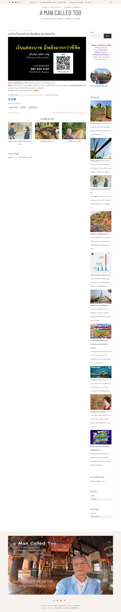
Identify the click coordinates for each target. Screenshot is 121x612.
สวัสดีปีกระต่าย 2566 (74, 141)
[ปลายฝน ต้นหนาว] (100, 148)
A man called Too (60, 12)
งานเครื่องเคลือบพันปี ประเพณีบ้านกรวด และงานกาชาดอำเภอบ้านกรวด (99, 344)
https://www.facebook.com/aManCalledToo (31, 95)
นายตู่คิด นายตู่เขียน (72, 7)
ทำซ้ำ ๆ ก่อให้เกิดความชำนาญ (98, 275)
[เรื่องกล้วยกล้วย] (100, 110)
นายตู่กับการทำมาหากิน (50, 7)
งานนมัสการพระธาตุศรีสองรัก (98, 305)
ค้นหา (92, 32)
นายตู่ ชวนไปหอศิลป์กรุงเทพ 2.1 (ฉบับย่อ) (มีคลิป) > (69, 112)
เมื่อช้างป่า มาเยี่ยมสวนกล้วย (98, 234)
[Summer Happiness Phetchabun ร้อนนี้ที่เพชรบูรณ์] (100, 437)
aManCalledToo (14, 107)
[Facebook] (54, 600)
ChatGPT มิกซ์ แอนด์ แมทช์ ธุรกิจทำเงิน (100, 190)
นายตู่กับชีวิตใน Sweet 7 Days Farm (53, 2)
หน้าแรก (33, 2)
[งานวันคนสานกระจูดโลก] (100, 402)
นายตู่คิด (24, 107)
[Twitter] (57, 600)
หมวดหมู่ (93, 513)
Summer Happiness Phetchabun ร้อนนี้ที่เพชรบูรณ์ (99, 448)
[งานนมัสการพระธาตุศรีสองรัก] (100, 297)
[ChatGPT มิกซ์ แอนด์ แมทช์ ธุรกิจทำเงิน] (100, 181)
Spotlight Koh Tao (95, 380)
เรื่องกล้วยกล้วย (94, 123)
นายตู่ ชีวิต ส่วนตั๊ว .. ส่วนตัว (80, 2)
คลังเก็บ (92, 496)
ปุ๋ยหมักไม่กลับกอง (47, 141)
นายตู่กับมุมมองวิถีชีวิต (15, 30)
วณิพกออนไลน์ (33, 107)
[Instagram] (64, 600)
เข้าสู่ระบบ (16, 157)
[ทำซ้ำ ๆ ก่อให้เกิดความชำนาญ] (100, 262)
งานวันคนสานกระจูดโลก (97, 411)
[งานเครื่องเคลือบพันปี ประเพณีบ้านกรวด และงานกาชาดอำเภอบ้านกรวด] (100, 331)
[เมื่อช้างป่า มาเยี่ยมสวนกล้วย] (100, 221)
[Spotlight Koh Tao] (100, 372)
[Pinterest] (61, 600)
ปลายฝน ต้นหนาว (95, 160)
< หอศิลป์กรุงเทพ (13, 112)
